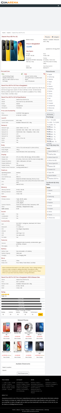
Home (3, 32)
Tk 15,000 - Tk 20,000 (51, 127)
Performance (34, 312)
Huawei (50, 103)
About (18, 409)
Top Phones (25, 386)
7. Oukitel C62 (51, 169)
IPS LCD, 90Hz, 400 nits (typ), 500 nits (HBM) (27, 157)
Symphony (51, 105)
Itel (49, 98)
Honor (50, 101)
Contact (33, 409)
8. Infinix (49, 212)
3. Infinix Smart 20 (52, 157)
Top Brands (25, 389)
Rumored (39, 384)
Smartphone (19, 106)
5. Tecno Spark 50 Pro (52, 163)
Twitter (53, 382)
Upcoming (33, 384)
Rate (40, 314)
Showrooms (40, 386)
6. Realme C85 (51, 166)
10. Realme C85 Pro (52, 178)
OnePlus (51, 89)
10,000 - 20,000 (7, 384)
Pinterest (47, 384)
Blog (52, 386)
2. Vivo (49, 193)
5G (17, 391)
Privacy (27, 409)
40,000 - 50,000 (11, 387)
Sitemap (47, 409)
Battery (18, 312)
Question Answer (35, 391)
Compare (56, 37)
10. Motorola (51, 218)
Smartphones (19, 382)
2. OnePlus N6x (51, 154)
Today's (18, 387)
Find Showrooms (23, 373)
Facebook (48, 382)
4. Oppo (49, 199)
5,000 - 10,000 (11, 382)
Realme (50, 79)
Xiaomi (9, 32)
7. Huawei (50, 208)
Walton (50, 110)
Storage (25, 312)
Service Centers (35, 387)
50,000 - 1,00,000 (7, 389)
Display (3, 312)
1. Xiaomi (49, 190)
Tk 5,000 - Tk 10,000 (53, 122)
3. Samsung (50, 196)
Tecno (50, 93)
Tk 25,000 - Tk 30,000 (51, 132)
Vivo (49, 84)
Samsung (51, 77)
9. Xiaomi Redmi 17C (51, 176)
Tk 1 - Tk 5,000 (51, 120)
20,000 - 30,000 (6, 386)
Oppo (50, 81)
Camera (11, 312)
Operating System (6, 172)
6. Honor (49, 205)
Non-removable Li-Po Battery (24, 251)
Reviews (33, 382)
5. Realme (50, 202)
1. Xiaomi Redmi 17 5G (52, 151)
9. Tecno (49, 215)
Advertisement (39, 409)
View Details (6, 338)
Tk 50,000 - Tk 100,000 (51, 139)
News (37, 382)
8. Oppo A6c (50, 172)
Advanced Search (35, 389)
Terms (22, 409)
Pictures (47, 37)
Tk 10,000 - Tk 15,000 (51, 125)
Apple (50, 74)
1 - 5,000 (4, 382)
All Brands (50, 114)
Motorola (51, 108)
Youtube (47, 386)
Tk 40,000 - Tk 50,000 (51, 137)
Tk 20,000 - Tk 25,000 (51, 130)
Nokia (50, 91)
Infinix (50, 96)
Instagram (54, 384)
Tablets (23, 384)
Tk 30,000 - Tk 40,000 (51, 134)
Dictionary (21, 391)
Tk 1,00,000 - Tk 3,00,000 (51, 142)
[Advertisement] (30, 19)
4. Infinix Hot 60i (52, 160)
